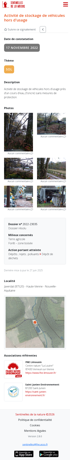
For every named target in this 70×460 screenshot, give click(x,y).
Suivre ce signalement (21, 29)
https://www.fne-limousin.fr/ (40, 372)
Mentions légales (35, 431)
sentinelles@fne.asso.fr (35, 444)
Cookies (35, 425)
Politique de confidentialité (35, 420)
